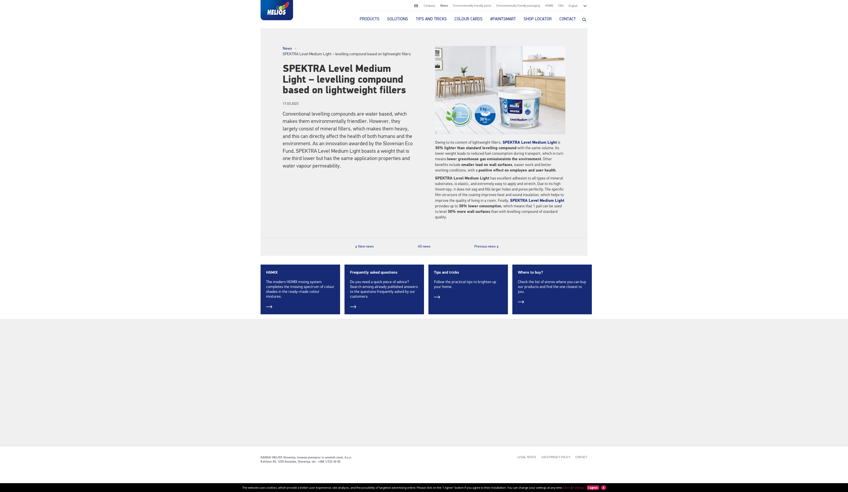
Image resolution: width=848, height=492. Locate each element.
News (444, 5)
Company (429, 5)
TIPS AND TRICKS (431, 19)
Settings (578, 488)
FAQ (560, 5)
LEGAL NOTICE (526, 457)
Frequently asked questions (373, 273)
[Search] (583, 19)
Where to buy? (530, 273)
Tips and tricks (446, 273)
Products (369, 19)
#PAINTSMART (503, 19)
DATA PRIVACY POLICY (555, 457)
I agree (593, 488)
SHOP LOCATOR (538, 19)
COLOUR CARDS (468, 19)
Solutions (397, 19)
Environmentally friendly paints (472, 5)
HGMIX (549, 5)
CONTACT (567, 19)
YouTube (416, 5)
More (566, 488)
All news (424, 246)
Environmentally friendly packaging (518, 5)
